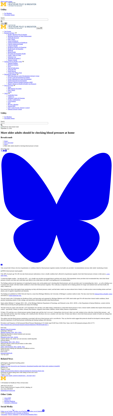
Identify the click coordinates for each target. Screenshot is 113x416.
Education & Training (10, 74)
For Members (8, 13)
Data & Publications (13, 68)
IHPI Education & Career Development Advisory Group (23, 76)
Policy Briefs (11, 39)
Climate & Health (13, 45)
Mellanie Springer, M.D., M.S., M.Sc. (11, 332)
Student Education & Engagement (17, 80)
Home (6, 141)
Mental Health (12, 52)
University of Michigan (10, 403)
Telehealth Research (13, 38)
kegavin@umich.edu (6, 353)
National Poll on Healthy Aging (13, 61)
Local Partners (12, 101)
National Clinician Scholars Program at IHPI (20, 82)
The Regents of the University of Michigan (17, 413)
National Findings (13, 63)
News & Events (8, 85)
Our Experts (7, 31)
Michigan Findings (13, 65)
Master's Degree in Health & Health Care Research (22, 84)
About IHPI (7, 398)
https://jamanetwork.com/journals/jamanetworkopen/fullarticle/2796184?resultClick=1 (25, 324)
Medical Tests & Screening (8, 329)
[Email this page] (1, 265)
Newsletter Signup (9, 15)
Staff (9, 103)
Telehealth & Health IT (14, 58)
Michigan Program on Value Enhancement (19, 36)
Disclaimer (4, 414)
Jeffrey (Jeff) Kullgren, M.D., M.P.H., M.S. (13, 346)
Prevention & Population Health (17, 53)
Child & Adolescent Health (15, 44)
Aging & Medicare (13, 41)
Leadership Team (12, 95)
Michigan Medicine (9, 401)
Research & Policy (9, 33)
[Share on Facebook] (4, 151)
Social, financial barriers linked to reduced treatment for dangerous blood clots (22, 371)
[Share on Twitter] (2, 151)
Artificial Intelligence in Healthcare (17, 42)
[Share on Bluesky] (56, 263)
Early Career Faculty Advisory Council (19, 107)
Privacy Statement (13, 414)
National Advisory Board (15, 109)
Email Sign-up (12, 71)
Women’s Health (12, 60)
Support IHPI (11, 106)
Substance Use (12, 57)
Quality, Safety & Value (14, 55)
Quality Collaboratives (14, 100)
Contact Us (11, 96)
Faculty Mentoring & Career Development (19, 79)
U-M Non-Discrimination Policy (28, 414)
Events (10, 92)
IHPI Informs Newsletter (15, 88)
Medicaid (10, 50)
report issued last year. (15, 295)
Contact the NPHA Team (15, 72)
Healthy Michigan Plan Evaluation (17, 34)
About (6, 93)
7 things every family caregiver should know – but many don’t (18, 375)
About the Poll (12, 69)
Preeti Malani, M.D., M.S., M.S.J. (10, 342)
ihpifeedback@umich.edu (8, 390)
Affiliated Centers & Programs (16, 98)
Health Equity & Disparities (15, 49)
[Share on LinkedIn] (6, 151)
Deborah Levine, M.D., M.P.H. (9, 337)
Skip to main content (6, 1)
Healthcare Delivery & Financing (17, 47)
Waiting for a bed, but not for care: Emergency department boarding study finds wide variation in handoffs (30, 366)
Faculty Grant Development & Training (19, 77)
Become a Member (13, 104)
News (9, 66)
